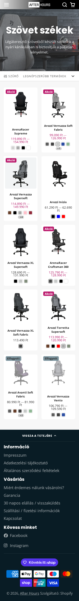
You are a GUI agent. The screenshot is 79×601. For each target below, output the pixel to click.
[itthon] (39, 4)
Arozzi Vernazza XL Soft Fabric (21, 320)
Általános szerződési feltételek (31, 470)
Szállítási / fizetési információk (32, 510)
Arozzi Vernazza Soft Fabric (58, 120)
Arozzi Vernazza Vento (58, 386)
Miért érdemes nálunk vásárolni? (34, 487)
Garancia (12, 495)
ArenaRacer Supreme (21, 120)
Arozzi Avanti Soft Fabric (21, 386)
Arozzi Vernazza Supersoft (21, 188)
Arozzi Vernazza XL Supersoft (21, 255)
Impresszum (15, 455)
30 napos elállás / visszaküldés (32, 503)
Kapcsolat (13, 518)
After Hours (29, 593)
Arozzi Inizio (58, 188)
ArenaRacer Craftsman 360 (58, 255)
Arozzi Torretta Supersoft (58, 320)
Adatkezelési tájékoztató (26, 462)
